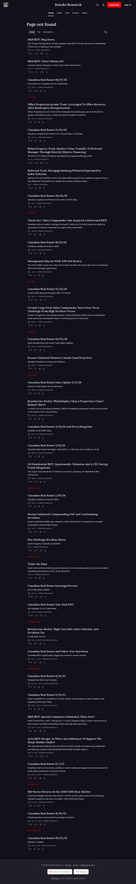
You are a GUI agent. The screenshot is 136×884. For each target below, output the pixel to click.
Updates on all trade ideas (39, 430)
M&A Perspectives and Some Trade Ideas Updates (50, 343)
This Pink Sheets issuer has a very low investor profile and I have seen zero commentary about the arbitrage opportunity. (68, 267)
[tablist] (41, 32)
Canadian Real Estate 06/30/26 (47, 195)
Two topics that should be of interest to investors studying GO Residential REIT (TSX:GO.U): (63, 473)
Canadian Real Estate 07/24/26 (47, 129)
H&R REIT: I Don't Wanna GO (46, 61)
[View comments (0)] (35, 122)
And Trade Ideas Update (39, 589)
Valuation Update (35, 842)
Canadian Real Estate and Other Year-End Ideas (58, 651)
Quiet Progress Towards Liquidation (44, 543)
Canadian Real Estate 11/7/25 (46, 763)
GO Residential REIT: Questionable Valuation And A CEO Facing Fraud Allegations (68, 466)
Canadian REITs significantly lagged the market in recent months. (57, 655)
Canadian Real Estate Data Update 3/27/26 (54, 382)
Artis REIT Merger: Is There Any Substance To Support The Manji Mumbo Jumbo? (65, 740)
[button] (51, 13)
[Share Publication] (103, 4)
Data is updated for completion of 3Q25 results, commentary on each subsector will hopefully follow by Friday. (66, 700)
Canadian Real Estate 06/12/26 (47, 242)
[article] (68, 46)
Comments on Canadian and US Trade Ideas (48, 83)
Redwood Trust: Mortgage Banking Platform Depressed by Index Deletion (64, 172)
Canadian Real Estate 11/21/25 (47, 676)
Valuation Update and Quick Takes (43, 499)
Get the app (81, 871)
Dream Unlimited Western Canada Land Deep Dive (60, 357)
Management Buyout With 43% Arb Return (55, 261)
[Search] (97, 4)
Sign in (127, 4)
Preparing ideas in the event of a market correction (51, 817)
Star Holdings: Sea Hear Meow (47, 539)
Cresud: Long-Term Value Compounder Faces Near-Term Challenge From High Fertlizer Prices (63, 309)
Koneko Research (42, 50)
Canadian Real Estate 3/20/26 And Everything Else (60, 426)
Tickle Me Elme (37, 564)
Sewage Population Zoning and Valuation (46, 361)
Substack (55, 878)
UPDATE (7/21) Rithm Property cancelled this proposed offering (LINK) (60, 156)
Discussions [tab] (48, 32)
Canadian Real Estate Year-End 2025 (50, 604)
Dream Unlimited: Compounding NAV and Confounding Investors (63, 516)
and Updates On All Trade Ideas (42, 608)
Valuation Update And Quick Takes (43, 246)
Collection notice (87, 865)
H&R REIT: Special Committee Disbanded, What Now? (61, 716)
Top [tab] (38, 32)
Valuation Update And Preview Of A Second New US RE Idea (55, 133)
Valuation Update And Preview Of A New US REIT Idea (52, 199)
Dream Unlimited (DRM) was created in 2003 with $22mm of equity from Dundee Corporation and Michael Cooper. (65, 523)
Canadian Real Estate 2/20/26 (46, 495)
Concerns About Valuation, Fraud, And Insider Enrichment (54, 65)
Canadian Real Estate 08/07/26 (47, 79)
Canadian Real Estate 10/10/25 (47, 813)
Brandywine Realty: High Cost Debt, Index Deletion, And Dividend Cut (63, 631)
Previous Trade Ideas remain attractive (45, 386)
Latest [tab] (32, 32)
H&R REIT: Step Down (41, 39)
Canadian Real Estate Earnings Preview (53, 585)
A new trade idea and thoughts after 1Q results (49, 292)
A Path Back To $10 (36, 636)
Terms (75, 865)
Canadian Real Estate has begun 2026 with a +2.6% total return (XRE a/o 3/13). (63, 449)
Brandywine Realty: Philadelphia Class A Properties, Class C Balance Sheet (66, 403)
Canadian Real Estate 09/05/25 (47, 838)
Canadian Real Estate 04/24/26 (47, 339)
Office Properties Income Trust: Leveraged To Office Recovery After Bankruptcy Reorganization (67, 106)
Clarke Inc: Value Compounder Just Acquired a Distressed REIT (67, 220)
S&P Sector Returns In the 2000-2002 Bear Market (59, 791)
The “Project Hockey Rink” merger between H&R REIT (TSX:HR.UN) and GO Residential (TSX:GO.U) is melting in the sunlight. (67, 45)
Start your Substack (61, 871)
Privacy (68, 865)
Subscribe (114, 4)
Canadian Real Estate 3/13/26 (46, 445)
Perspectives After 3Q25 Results (42, 680)
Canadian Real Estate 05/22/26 (47, 289)
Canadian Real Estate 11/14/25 (47, 694)
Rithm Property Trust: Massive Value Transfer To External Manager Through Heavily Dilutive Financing (65, 150)
